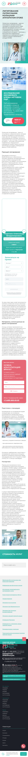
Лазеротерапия (7, 598)
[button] (22, 239)
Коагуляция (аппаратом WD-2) (11, 595)
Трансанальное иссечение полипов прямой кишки (13, 633)
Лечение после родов (9, 602)
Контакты (4, 745)
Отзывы (4, 737)
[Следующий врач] (24, 231)
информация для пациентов (11, 672)
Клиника (4, 733)
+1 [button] (22, 238)
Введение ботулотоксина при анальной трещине (11, 580)
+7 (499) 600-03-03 (11, 400)
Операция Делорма (8, 620)
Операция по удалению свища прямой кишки (11, 624)
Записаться (14, 289)
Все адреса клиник (11, 665)
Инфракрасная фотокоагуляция (12, 585)
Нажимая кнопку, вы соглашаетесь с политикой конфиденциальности (14, 293)
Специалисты (6, 735)
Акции (4, 740)
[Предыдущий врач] (4, 231)
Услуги (4, 730)
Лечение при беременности (11, 606)
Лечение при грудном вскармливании (9, 611)
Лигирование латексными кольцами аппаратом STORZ (12, 526)
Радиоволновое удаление (10, 629)
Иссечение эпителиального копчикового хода (11, 590)
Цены (3, 742)
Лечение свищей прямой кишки (12, 616)
